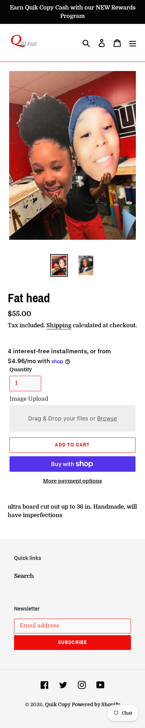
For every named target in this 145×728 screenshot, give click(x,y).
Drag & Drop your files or (72, 418)
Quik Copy (57, 704)
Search (24, 576)
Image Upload (29, 399)
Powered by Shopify (96, 704)
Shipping (58, 325)
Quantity (21, 370)
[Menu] (132, 43)
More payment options (72, 481)
